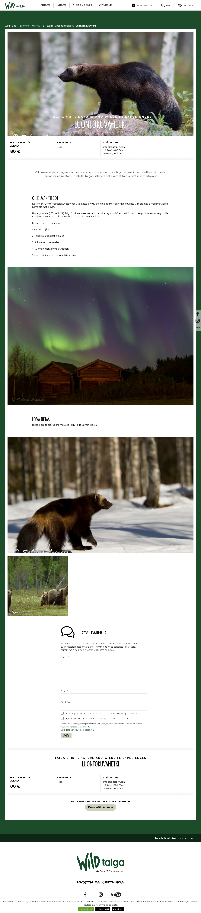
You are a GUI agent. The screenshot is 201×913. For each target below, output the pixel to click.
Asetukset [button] (117, 909)
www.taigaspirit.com (114, 153)
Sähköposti (68, 702)
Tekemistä (45, 5)
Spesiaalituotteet (64, 25)
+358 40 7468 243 (113, 150)
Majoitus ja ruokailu (82, 5)
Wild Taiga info (105, 5)
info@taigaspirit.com (114, 147)
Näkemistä (61, 5)
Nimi (64, 691)
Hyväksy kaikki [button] (86, 909)
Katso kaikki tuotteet (100, 807)
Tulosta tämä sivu (165, 838)
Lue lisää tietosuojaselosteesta (77, 730)
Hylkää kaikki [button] (103, 909)
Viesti (65, 657)
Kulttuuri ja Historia (42, 25)
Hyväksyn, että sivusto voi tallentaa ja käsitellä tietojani (97, 718)
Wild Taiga (10, 25)
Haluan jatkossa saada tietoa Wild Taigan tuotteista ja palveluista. (103, 713)
